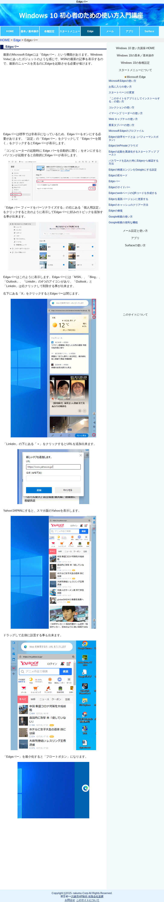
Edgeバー (114, 181)
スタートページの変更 (121, 92)
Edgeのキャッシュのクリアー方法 (128, 204)
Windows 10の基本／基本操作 (135, 55)
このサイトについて (135, 314)
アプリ (129, 31)
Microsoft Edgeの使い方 (122, 80)
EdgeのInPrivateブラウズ (123, 145)
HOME (10, 31)
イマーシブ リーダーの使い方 (126, 113)
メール (110, 31)
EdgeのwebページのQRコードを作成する (133, 193)
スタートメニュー (70, 31)
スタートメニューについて (135, 70)
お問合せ (70, 900)
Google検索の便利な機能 (123, 222)
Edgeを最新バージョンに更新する (128, 199)
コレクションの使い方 (121, 107)
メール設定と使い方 (135, 230)
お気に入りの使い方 (120, 86)
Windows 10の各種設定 (135, 62)
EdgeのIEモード (118, 175)
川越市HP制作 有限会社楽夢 (87, 896)
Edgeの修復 (116, 210)
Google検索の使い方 (121, 216)
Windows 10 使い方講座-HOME (135, 48)
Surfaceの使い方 (135, 245)
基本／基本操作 (30, 31)
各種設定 (49, 31)
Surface (149, 31)
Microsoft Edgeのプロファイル (126, 130)
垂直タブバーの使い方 (121, 125)
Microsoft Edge (136, 77)
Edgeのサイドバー (119, 187)
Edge (90, 31)
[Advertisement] (53, 99)
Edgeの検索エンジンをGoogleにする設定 (133, 169)
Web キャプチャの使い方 (123, 119)
